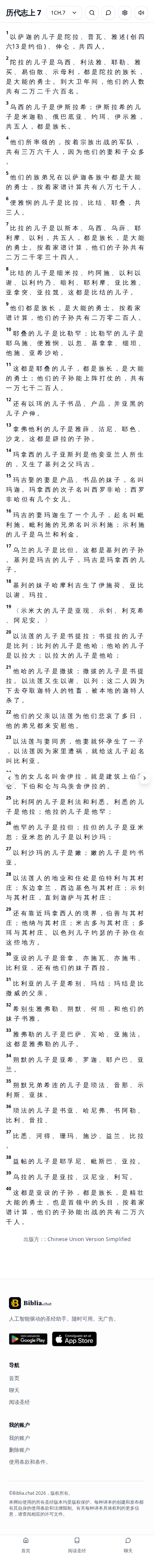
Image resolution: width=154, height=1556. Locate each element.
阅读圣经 (19, 1401)
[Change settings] (125, 12)
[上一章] (9, 778)
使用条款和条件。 (30, 1461)
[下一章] (144, 778)
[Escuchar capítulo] (141, 12)
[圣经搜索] (92, 12)
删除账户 (19, 1449)
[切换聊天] (108, 12)
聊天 (14, 1389)
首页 (14, 1378)
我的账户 (19, 1437)
